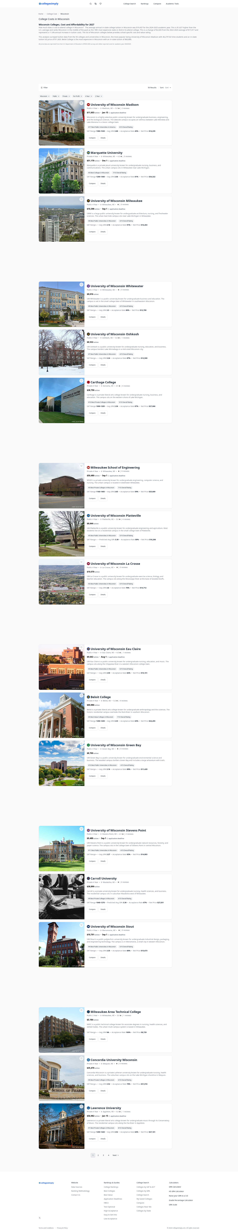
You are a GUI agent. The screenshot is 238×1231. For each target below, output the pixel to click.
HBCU (106, 1203)
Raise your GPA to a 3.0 (178, 1196)
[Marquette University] (61, 171)
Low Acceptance (110, 1218)
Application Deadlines (113, 1199)
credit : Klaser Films (74, 240)
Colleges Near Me (144, 1207)
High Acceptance (111, 1211)
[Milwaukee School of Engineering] (61, 486)
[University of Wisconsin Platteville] (61, 534)
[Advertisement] (105, 64)
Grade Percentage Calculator (181, 1200)
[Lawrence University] (61, 1126)
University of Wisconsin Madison (144, 37)
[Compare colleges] (95, 3)
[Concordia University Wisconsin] (61, 1078)
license (81, 144)
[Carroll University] (61, 897)
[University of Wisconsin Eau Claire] (61, 667)
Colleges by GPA (143, 1191)
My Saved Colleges (144, 1199)
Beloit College (67, 39)
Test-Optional (109, 1207)
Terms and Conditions (46, 1228)
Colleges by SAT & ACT (146, 1187)
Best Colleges (109, 1191)
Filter (46, 87)
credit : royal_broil (74, 869)
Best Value (108, 1195)
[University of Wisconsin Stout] (61, 945)
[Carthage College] (61, 400)
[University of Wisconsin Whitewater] (61, 304)
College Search (143, 1195)
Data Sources (76, 1187)
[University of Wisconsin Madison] (61, 123)
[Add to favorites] (81, 103)
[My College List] (100, 3)
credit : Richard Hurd (73, 144)
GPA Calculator (175, 1187)
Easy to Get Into (110, 1215)
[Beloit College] (61, 715)
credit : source (75, 192)
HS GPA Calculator (176, 1191)
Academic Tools (172, 3)
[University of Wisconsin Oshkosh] (61, 352)
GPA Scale (173, 1204)
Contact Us (75, 1195)
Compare (157, 3)
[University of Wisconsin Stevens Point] (61, 848)
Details (103, 138)
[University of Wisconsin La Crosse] (61, 582)
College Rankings (111, 1187)
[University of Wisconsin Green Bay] (61, 763)
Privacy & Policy (62, 1228)
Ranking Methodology (80, 1191)
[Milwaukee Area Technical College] (61, 1030)
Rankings (145, 3)
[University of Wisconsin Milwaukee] (61, 219)
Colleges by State (144, 1211)
